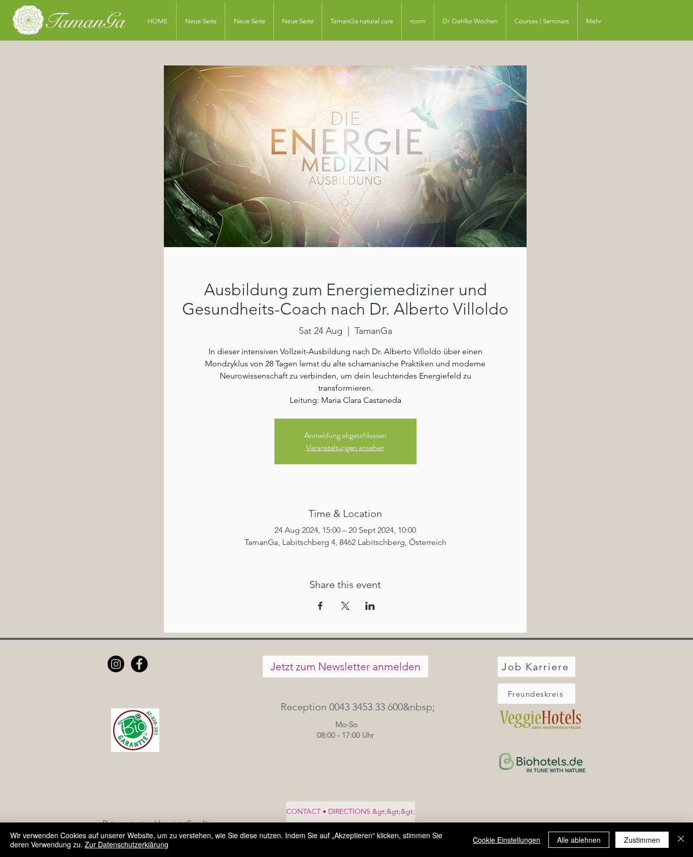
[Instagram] (116, 664)
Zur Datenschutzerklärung (126, 844)
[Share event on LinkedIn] (370, 606)
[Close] (681, 840)
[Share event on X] (345, 606)
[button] (345, 706)
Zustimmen (642, 840)
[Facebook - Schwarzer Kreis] (139, 664)
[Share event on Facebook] (320, 606)
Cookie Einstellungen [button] (506, 840)
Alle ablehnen (579, 840)
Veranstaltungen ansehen (345, 447)
